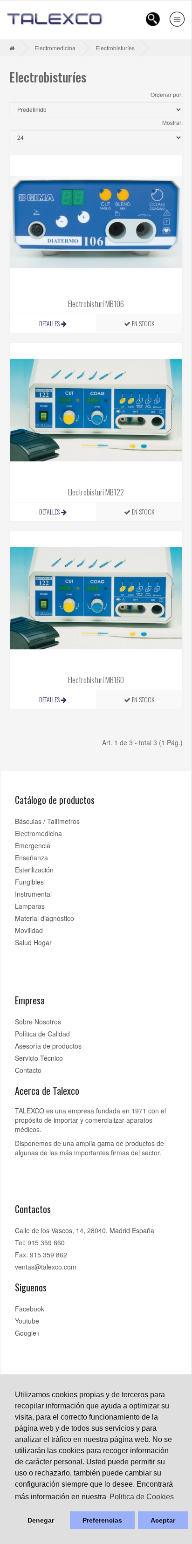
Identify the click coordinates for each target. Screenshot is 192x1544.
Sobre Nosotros (38, 1021)
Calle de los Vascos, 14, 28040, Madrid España (84, 1230)
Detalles (50, 323)
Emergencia (32, 845)
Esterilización (34, 869)
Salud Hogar (33, 942)
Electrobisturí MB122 (96, 492)
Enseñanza (31, 857)
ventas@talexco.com (45, 1266)
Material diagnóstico (44, 918)
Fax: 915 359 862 (41, 1254)
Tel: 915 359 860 (40, 1242)
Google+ (27, 1333)
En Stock (142, 323)
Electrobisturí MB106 (96, 303)
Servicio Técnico (39, 1058)
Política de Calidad (42, 1033)
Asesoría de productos (48, 1045)
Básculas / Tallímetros (47, 821)
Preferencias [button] (102, 1520)
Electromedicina (54, 48)
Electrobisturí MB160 (96, 680)
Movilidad (29, 930)
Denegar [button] (40, 1520)
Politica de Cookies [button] (142, 1497)
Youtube (27, 1320)
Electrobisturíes (115, 48)
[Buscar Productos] (152, 19)
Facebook (29, 1308)
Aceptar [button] (163, 1520)
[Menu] (177, 19)
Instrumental (33, 894)
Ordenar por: (167, 94)
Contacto (28, 1070)
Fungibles (29, 881)
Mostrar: (172, 122)
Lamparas (30, 906)
